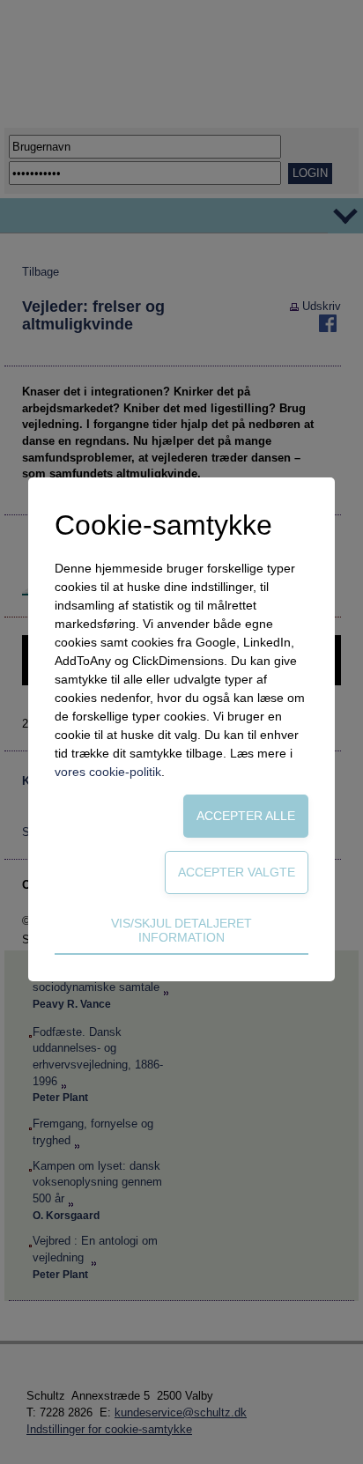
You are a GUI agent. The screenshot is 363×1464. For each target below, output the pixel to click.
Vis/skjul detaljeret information (181, 930)
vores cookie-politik (108, 772)
